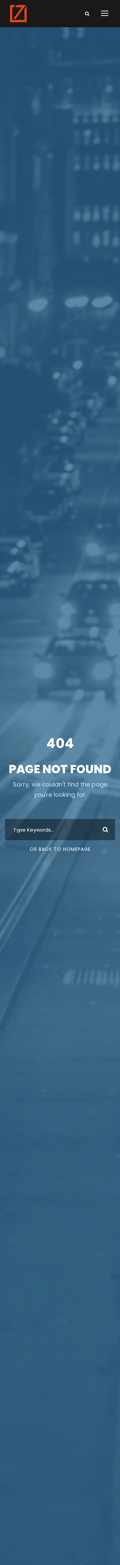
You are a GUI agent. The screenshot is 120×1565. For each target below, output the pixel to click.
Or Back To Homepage (60, 849)
